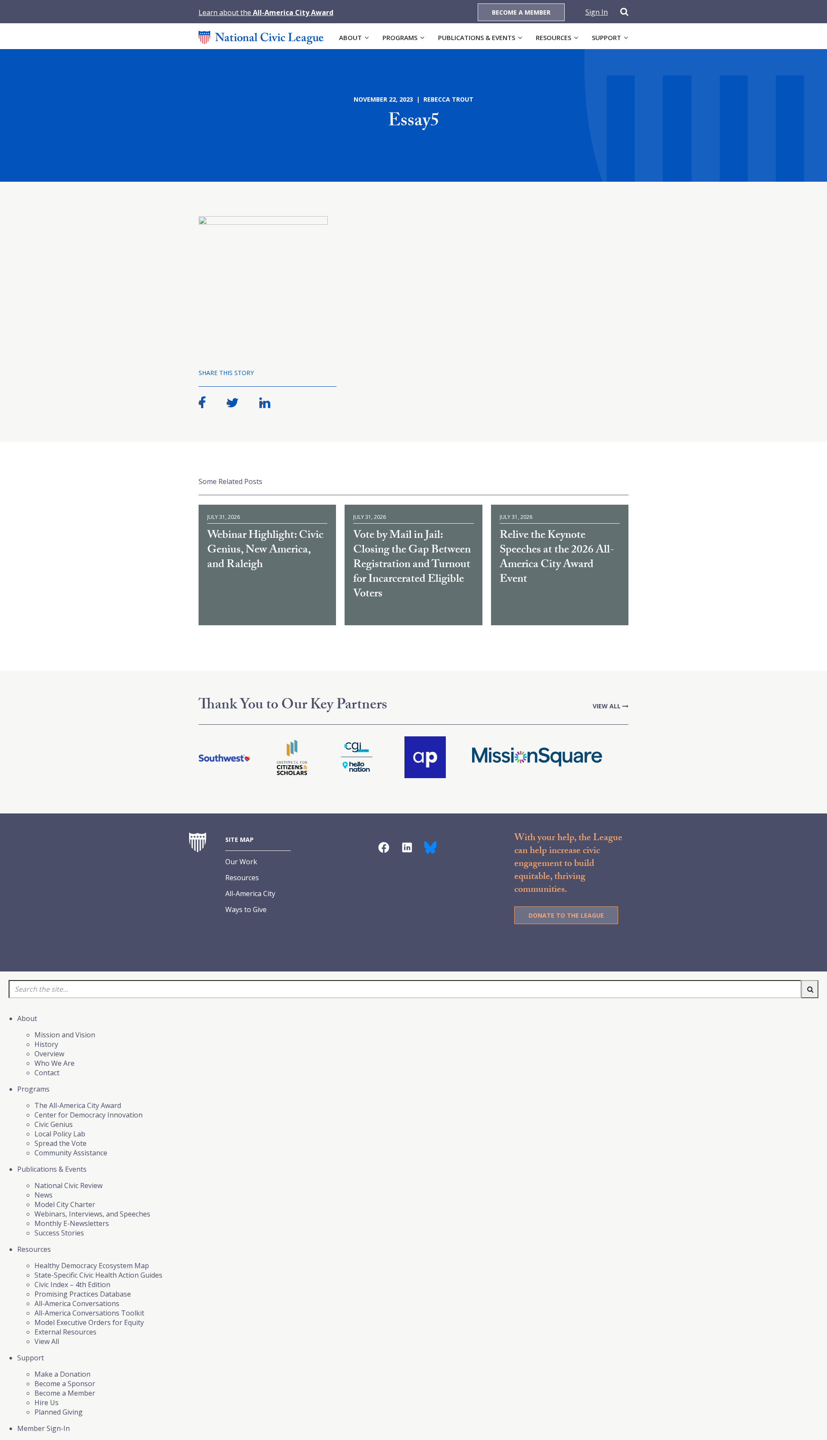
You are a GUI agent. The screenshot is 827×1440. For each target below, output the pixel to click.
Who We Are (54, 1063)
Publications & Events (476, 37)
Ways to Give (246, 909)
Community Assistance (70, 1153)
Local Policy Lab (59, 1134)
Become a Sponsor (64, 1383)
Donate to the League (566, 915)
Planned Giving (58, 1412)
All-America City (250, 893)
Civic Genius (53, 1124)
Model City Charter (64, 1204)
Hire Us (46, 1402)
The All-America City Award (77, 1105)
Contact (46, 1072)
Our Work (241, 861)
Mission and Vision (64, 1035)
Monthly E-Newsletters (71, 1223)
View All (607, 706)
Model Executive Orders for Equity (89, 1322)
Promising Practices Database (82, 1294)
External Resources (65, 1332)
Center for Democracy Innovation (88, 1115)
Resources (553, 37)
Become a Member (521, 12)
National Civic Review (68, 1185)
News (43, 1195)
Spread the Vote (60, 1143)
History (46, 1044)
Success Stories (59, 1233)
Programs (399, 37)
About (350, 37)
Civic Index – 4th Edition (72, 1284)
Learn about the (266, 12)
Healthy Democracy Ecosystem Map (91, 1265)
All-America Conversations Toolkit (89, 1313)
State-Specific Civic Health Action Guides (98, 1275)
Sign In (596, 12)
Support (606, 37)
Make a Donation (62, 1374)
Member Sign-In (43, 1428)
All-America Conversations (76, 1303)
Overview (49, 1053)
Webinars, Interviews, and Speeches (92, 1214)
